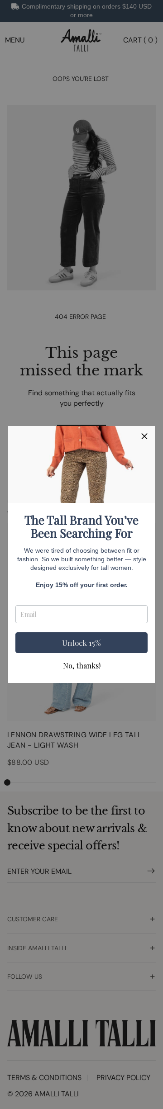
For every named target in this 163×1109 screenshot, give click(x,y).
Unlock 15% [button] (81, 643)
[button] (144, 436)
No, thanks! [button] (82, 665)
